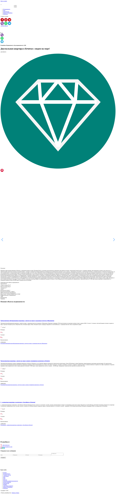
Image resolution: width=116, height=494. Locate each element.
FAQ (4, 478)
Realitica (5, 484)
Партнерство (6, 11)
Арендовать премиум (8, 485)
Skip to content (4, 1)
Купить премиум (7, 482)
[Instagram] (6, 21)
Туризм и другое (7, 475)
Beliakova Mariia (15, 492)
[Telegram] (9, 21)
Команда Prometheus (7, 12)
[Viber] (2, 24)
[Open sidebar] (1, 4)
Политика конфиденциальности (10, 481)
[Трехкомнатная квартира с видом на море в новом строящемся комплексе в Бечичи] (17, 358)
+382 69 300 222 (4, 25)
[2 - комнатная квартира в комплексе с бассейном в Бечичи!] (17, 399)
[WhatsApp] (6, 24)
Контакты (5, 14)
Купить (5, 472)
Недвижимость (6, 9)
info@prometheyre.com (7, 446)
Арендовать (6, 476)
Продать (5, 479)
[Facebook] (2, 21)
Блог (4, 10)
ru (2, 32)
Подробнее (24, 343)
